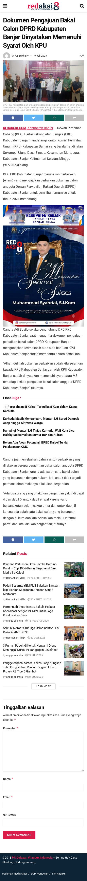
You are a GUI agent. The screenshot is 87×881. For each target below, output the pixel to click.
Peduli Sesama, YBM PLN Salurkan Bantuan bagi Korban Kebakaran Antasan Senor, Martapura (31, 590)
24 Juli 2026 (35, 677)
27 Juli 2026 (35, 655)
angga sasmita (14, 620)
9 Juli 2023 (40, 55)
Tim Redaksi (59, 873)
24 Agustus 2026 (40, 578)
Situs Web (9, 815)
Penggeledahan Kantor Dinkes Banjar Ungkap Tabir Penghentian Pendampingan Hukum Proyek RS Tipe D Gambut (32, 667)
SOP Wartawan (39, 873)
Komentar (10, 728)
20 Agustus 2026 (40, 599)
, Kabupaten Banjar (28, 128)
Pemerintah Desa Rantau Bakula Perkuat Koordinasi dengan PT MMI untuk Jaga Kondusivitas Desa (29, 611)
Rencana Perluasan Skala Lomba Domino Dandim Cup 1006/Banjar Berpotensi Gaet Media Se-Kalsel (30, 568)
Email (8, 797)
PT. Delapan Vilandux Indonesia (32, 857)
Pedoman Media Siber (14, 873)
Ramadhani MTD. (15, 578)
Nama (8, 779)
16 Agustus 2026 (38, 620)
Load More (43, 686)
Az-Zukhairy (22, 55)
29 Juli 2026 (37, 637)
